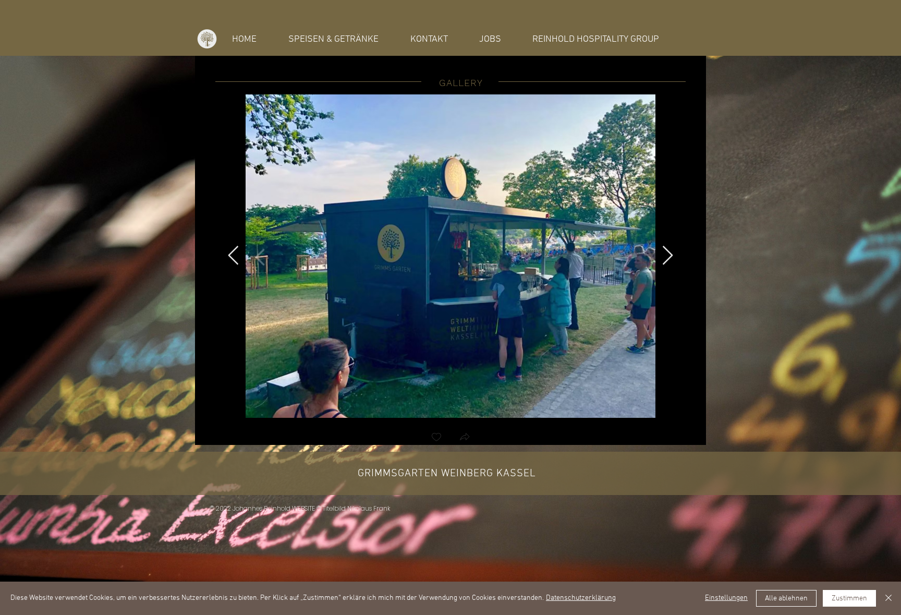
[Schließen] (888, 598)
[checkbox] (476, 437)
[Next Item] (668, 256)
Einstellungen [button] (726, 598)
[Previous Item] (233, 256)
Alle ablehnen (786, 598)
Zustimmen (849, 598)
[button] (504, 437)
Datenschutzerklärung (581, 598)
